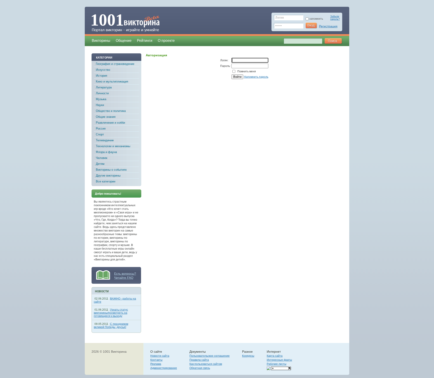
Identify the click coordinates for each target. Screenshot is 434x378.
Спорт (100, 134)
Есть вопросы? (125, 273)
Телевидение (105, 140)
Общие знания (106, 116)
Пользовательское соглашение (209, 355)
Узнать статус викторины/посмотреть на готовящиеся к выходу (111, 313)
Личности (102, 93)
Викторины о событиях (111, 169)
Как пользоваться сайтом (205, 364)
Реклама (155, 364)
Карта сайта (275, 355)
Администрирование (163, 368)
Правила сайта (199, 359)
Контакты (156, 359)
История (101, 75)
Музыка (101, 99)
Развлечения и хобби (110, 122)
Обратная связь (199, 368)
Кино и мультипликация (112, 81)
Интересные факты (279, 359)
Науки (100, 105)
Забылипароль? (335, 17)
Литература (104, 87)
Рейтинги (144, 41)
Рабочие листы (276, 364)
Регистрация (328, 26)
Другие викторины (108, 175)
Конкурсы (248, 355)
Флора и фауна (106, 152)
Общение (124, 41)
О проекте (166, 41)
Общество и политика (111, 111)
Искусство (103, 69)
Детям (100, 163)
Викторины (101, 41)
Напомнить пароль (256, 76)
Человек (101, 158)
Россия (101, 128)
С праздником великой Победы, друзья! (111, 325)
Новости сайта (159, 355)
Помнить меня (246, 71)
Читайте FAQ (123, 277)
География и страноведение (115, 64)
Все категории (105, 181)
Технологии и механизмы (113, 146)
